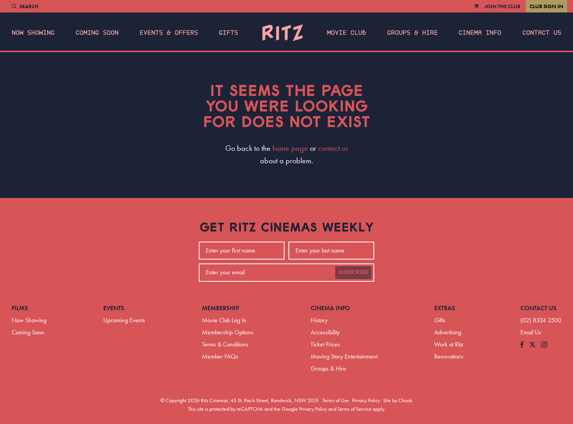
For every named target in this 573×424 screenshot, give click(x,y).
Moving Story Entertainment (344, 356)
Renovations (448, 356)
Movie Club (346, 33)
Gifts (228, 33)
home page (290, 148)
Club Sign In (546, 6)
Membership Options (227, 332)
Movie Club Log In (224, 320)
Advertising (447, 332)
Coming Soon (97, 33)
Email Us (530, 332)
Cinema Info (479, 33)
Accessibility (325, 332)
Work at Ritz (448, 344)
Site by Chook (397, 400)
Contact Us (541, 33)
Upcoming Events (124, 320)
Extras (444, 308)
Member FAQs (220, 356)
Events (113, 308)
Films (20, 308)
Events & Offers (169, 33)
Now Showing (33, 33)
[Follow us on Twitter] (532, 345)
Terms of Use (335, 400)
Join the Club (502, 6)
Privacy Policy (366, 400)
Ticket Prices (325, 344)
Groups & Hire (412, 33)
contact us (333, 148)
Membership (220, 308)
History (319, 320)
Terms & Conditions (225, 344)
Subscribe (353, 272)
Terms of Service (354, 408)
